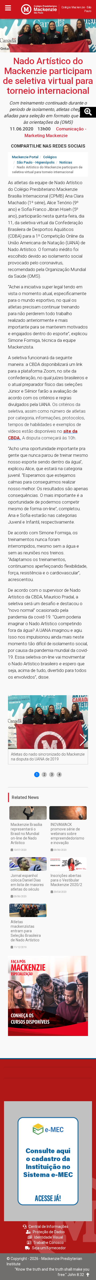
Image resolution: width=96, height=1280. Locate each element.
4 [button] (59, 774)
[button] (82, 740)
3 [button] (52, 774)
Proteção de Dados (49, 1232)
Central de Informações (48, 1226)
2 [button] (44, 774)
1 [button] (37, 774)
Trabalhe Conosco (48, 1242)
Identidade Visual (48, 1237)
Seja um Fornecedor (49, 1248)
